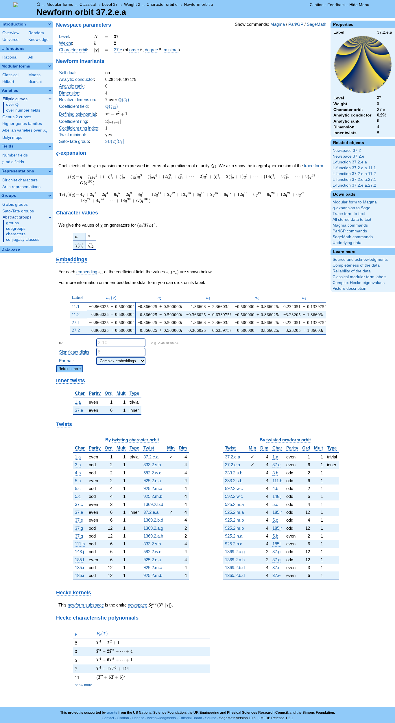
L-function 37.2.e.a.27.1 (354, 179)
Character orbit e (162, 4)
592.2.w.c (152, 472)
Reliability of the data (352, 271)
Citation (317, 4)
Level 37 (110, 4)
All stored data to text (352, 219)
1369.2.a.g (153, 528)
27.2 (76, 330)
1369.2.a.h (153, 535)
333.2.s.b (152, 464)
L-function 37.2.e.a (350, 162)
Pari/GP (295, 24)
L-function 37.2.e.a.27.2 (354, 185)
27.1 (76, 322)
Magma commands (350, 225)
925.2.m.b (152, 496)
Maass (34, 75)
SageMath (316, 24)
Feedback (336, 4)
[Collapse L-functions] (49, 48)
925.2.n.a (152, 480)
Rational (9, 57)
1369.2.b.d (153, 504)
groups (12, 223)
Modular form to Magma (355, 202)
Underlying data (347, 243)
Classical (88, 4)
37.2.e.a (150, 456)
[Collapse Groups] (49, 195)
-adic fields (13, 162)
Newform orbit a (198, 4)
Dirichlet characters (20, 180)
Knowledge (38, 39)
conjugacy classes (22, 239)
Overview (10, 33)
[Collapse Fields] (49, 146)
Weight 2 (132, 4)
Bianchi (35, 81)
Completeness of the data (356, 265)
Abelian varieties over (24, 130)
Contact (108, 718)
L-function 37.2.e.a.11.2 (354, 174)
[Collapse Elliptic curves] (50, 98)
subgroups (15, 228)
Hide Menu (359, 4)
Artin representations (21, 187)
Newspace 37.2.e (348, 156)
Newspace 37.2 (347, 150)
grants (112, 713)
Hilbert (8, 81)
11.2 (76, 314)
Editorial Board (190, 718)
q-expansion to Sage (351, 208)
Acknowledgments (161, 718)
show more (83, 685)
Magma (277, 24)
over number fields (23, 110)
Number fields (15, 155)
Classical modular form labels (359, 277)
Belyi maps (12, 137)
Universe (10, 39)
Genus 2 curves (16, 117)
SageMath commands (353, 237)
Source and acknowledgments (360, 259)
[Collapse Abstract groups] (50, 217)
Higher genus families (22, 123)
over (12, 105)
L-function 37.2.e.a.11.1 (354, 168)
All (30, 57)
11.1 (76, 306)
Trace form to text (349, 214)
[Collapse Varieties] (49, 90)
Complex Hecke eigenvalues (359, 283)
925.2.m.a (152, 488)
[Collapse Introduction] (49, 24)
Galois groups (15, 204)
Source (210, 718)
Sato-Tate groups (18, 211)
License (138, 718)
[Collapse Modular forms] (49, 66)
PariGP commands (350, 231)
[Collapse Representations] (49, 171)
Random (36, 33)
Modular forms (60, 4)
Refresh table (69, 369)
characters (15, 234)
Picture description (349, 288)
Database (10, 249)
